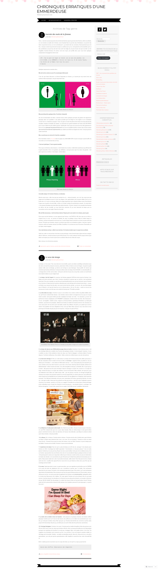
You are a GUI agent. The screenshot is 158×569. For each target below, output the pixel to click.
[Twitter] (105, 30)
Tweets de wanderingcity (102, 185)
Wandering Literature (70, 20)
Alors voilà (99, 77)
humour (52, 246)
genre (48, 246)
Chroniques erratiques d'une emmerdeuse (71, 9)
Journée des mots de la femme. (58, 34)
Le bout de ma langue (101, 96)
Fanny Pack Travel (100, 91)
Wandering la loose (101, 137)
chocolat (53, 138)
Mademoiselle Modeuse (102, 100)
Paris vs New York (100, 107)
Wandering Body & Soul (57, 36)
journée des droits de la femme (62, 246)
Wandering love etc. (101, 141)
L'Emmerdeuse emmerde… (103, 123)
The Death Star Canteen (102, 110)
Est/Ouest (98, 88)
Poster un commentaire (85, 246)
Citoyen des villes (100, 86)
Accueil (43, 20)
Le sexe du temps (52, 257)
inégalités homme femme (50, 554)
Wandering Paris (100, 148)
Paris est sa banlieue (101, 105)
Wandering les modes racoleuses (104, 139)
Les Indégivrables (100, 98)
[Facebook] (100, 30)
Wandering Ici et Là (101, 132)
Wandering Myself (100, 144)
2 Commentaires (87, 554)
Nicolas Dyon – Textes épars (103, 103)
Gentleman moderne (101, 93)
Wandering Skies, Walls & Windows (105, 151)
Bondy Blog (99, 80)
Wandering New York (101, 146)
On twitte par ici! (107, 182)
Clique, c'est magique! (103, 58)
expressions (43, 246)
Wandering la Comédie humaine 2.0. (105, 134)
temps (58, 554)
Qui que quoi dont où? (55, 20)
